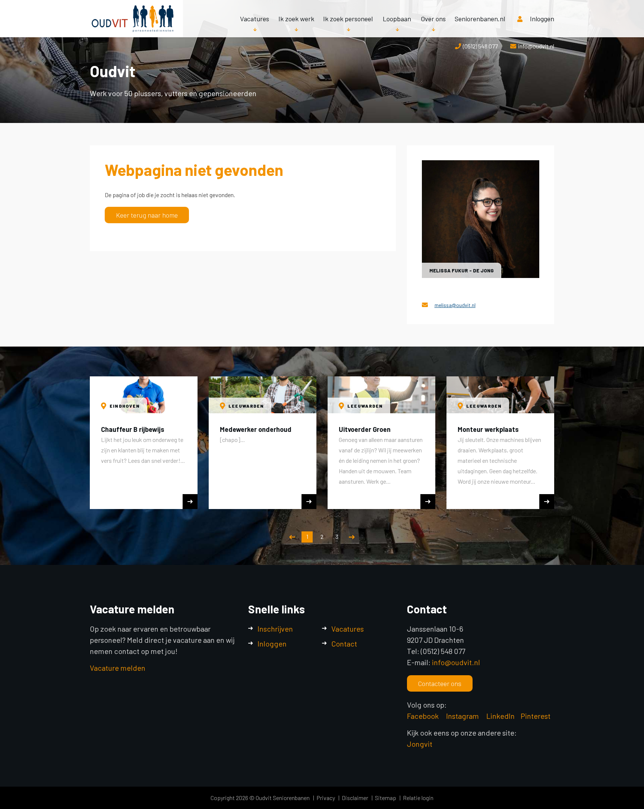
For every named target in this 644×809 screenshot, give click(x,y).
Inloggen (542, 19)
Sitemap (385, 797)
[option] (143, 442)
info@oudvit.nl (536, 46)
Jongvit (419, 743)
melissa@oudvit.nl (455, 305)
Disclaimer (355, 797)
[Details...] (480, 219)
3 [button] (336, 536)
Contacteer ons (439, 683)
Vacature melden (117, 667)
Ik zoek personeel (348, 19)
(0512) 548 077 (480, 46)
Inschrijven (275, 628)
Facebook (423, 715)
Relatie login (418, 797)
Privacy (325, 797)
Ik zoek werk (296, 19)
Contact (344, 643)
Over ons (433, 19)
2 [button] (322, 536)
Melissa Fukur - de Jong (461, 271)
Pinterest (535, 715)
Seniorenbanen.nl (480, 19)
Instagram (463, 715)
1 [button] (307, 536)
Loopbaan (397, 19)
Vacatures (254, 19)
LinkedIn (500, 715)
